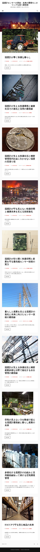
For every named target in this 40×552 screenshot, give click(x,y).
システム (24, 61)
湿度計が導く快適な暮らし (18, 57)
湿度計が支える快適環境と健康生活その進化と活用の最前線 (20, 107)
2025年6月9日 (14, 112)
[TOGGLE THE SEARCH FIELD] (37, 10)
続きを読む (7, 120)
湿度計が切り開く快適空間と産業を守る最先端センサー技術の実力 (20, 261)
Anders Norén (26, 549)
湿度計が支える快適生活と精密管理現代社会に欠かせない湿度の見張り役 (20, 158)
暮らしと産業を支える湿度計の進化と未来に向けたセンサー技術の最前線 (20, 314)
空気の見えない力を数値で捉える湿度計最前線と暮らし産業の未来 (20, 422)
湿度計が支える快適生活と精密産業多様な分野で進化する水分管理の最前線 (20, 370)
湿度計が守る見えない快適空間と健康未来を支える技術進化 (20, 210)
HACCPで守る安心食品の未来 (19, 524)
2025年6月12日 (15, 61)
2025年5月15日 (15, 429)
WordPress (17, 549)
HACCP (24, 112)
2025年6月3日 (14, 215)
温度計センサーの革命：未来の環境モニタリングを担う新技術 (20, 3)
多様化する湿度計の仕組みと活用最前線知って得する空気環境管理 (20, 475)
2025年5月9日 (14, 528)
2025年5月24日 (15, 268)
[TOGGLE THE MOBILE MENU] (2, 10)
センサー (24, 165)
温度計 (30, 215)
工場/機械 (27, 61)
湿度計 (30, 165)
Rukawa (7, 61)
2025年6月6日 (14, 165)
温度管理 (31, 61)
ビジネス (26, 112)
